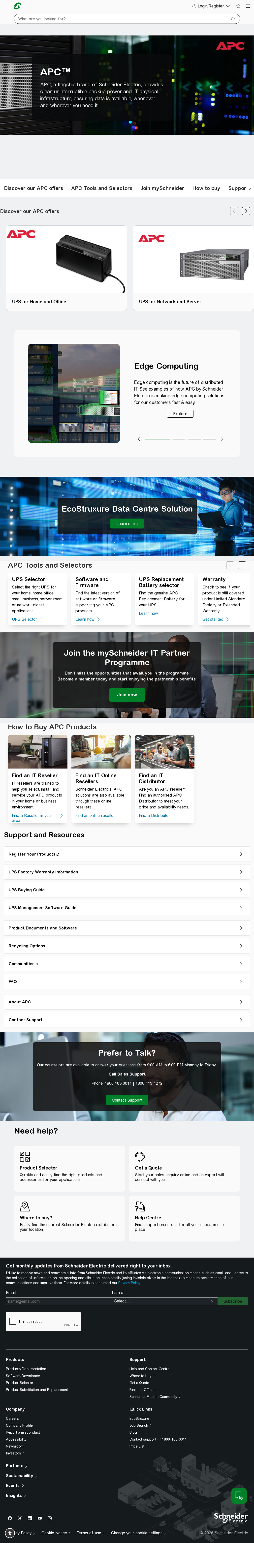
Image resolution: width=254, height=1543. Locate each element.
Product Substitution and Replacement (37, 1390)
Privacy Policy (129, 1283)
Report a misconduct (23, 1432)
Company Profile (19, 1425)
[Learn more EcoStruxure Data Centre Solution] (127, 523)
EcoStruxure (139, 1418)
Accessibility (16, 1439)
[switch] (9, 1533)
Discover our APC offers (33, 188)
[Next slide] (242, 565)
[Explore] (180, 414)
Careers (12, 1418)
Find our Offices (142, 1390)
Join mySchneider (162, 188)
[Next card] (246, 211)
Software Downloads (23, 1376)
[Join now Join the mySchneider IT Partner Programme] (127, 695)
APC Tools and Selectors (101, 188)
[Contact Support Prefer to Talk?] (127, 1100)
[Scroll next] (250, 188)
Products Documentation (26, 1369)
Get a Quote (139, 1383)
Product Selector (19, 1383)
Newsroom (15, 1446)
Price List (136, 1446)
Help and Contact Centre (149, 1369)
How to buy (206, 188)
